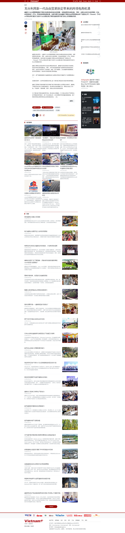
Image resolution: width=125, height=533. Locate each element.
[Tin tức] (39, 515)
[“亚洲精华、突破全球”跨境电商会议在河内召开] (51, 130)
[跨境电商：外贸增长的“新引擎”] (69, 130)
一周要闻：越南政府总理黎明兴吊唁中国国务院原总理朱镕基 (86, 109)
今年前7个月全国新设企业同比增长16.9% (90, 54)
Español (89, 1)
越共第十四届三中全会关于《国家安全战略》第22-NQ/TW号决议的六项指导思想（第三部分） (90, 83)
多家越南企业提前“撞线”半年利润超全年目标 (38, 449)
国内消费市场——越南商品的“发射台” (36, 304)
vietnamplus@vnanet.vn (60, 527)
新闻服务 (78, 520)
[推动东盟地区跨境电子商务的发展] (51, 159)
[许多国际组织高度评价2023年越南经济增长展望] (69, 159)
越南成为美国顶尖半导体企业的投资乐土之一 (90, 47)
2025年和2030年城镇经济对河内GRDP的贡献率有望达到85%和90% (33, 168)
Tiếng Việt (75, 1)
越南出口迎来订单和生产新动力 (34, 391)
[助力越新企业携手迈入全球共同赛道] (70, 235)
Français (85, 1)
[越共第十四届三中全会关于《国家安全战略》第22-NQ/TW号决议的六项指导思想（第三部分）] (91, 71)
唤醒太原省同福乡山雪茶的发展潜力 (35, 290)
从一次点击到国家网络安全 (86, 98)
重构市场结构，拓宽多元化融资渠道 (35, 275)
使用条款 (57, 520)
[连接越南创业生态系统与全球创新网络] (70, 468)
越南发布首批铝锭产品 (86, 32)
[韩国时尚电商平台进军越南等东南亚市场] (70, 483)
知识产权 (51, 520)
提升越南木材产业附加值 (32, 420)
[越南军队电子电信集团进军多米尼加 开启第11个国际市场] (70, 497)
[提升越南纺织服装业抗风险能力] (70, 410)
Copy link (25, 33)
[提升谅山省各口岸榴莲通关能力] (70, 352)
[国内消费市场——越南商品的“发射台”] (70, 308)
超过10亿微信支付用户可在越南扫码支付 (90, 24)
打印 (25, 29)
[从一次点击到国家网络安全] (96, 100)
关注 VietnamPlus (62, 115)
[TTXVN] (28, 515)
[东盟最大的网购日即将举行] (33, 186)
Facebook (25, 22)
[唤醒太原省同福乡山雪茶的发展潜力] (70, 294)
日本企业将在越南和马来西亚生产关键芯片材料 (39, 333)
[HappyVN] (96, 515)
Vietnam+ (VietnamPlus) (35, 1)
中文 (93, 1)
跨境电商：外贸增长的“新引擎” (68, 139)
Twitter (25, 26)
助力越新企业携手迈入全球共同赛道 (35, 231)
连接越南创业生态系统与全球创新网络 (36, 464)
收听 (86, 101)
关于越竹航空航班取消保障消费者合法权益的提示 (40, 435)
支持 (65, 520)
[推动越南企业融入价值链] (70, 221)
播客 (85, 94)
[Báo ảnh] (87, 515)
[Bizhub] (51, 515)
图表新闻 (85, 63)
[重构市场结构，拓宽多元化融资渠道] (70, 279)
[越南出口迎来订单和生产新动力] (70, 396)
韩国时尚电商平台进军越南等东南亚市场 (37, 478)
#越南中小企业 (36, 107)
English (80, 1)
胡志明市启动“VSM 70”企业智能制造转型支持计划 (40, 363)
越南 (58, 110)
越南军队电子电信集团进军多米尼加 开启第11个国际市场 (42, 493)
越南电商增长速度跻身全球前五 (50, 194)
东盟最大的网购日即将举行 (32, 193)
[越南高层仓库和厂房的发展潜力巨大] (33, 130)
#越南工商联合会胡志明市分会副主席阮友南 (43, 110)
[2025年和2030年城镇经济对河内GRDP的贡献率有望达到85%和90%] (33, 159)
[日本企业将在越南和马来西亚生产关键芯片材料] (70, 337)
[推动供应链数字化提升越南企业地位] (70, 381)
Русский (96, 1)
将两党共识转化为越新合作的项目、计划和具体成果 (40, 246)
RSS (62, 520)
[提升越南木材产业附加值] (70, 424)
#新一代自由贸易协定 (47, 107)
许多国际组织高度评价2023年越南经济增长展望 (68, 167)
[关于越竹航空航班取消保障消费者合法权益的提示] (70, 439)
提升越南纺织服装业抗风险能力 (34, 406)
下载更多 (51, 506)
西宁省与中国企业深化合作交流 (34, 319)
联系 (86, 520)
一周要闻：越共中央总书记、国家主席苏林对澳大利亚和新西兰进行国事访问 (86, 120)
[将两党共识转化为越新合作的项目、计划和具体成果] (70, 250)
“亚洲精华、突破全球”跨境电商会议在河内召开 (51, 139)
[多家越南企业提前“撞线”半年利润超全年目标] (70, 453)
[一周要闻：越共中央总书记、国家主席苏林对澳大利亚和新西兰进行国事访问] (96, 120)
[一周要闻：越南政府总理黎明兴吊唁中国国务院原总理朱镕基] (96, 110)
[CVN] (69, 515)
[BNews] (45, 515)
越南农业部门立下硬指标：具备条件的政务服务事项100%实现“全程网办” (40, 261)
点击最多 (85, 22)
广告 (82, 520)
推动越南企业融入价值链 (32, 217)
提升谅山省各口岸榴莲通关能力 (34, 348)
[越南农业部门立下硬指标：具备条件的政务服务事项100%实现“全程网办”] (70, 264)
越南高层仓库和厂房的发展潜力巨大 (32, 139)
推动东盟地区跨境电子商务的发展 (50, 167)
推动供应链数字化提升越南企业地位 (35, 377)
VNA (73, 520)
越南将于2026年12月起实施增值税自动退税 (90, 40)
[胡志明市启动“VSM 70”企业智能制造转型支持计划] (70, 367)
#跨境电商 (57, 107)
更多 (27, 213)
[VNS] (60, 515)
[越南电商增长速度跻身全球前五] (51, 186)
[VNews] (33, 515)
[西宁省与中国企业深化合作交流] (70, 323)
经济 (25, 5)
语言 (69, 520)
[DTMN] (78, 515)
